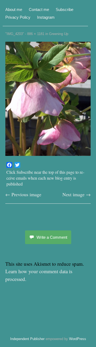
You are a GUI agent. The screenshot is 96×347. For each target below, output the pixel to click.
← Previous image (23, 194)
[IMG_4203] (48, 154)
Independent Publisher (27, 339)
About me (13, 9)
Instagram (46, 17)
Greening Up (58, 34)
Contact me (39, 9)
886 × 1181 (35, 34)
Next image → (76, 194)
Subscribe (64, 9)
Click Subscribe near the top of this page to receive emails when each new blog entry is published (45, 178)
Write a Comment (52, 237)
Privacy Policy (17, 17)
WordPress (77, 339)
